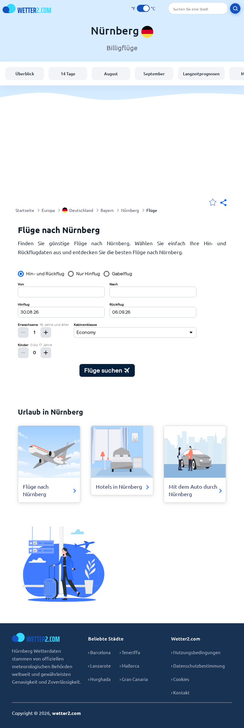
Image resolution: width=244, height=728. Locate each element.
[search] (235, 8)
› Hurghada (99, 679)
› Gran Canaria (134, 679)
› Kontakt (180, 692)
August (111, 73)
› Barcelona (99, 652)
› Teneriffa (130, 652)
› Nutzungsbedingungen (195, 652)
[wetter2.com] (27, 8)
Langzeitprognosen (201, 73)
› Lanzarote (99, 665)
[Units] (143, 8)
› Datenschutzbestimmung (198, 665)
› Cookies (180, 679)
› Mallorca (129, 665)
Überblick (24, 73)
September (154, 73)
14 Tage (68, 73)
